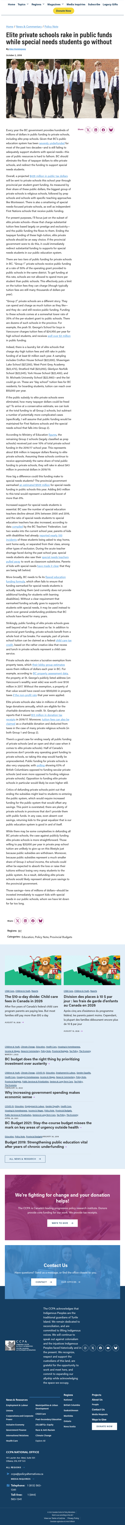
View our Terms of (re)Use (54, 1518)
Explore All (40, 1440)
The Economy (85, 1051)
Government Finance (16, 1430)
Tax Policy (73, 1051)
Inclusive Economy (15, 1424)
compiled (17, 526)
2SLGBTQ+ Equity (44, 1424)
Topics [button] (21, 4)
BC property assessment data (50, 673)
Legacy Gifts (110, 4)
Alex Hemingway (17, 49)
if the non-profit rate (25, 695)
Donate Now (63, 10)
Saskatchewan (71, 1410)
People (95, 1404)
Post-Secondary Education (48, 1419)
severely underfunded (52, 143)
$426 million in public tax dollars (49, 176)
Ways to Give (99, 1419)
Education (28, 937)
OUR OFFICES (69, 1282)
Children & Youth (22, 991)
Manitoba (68, 1415)
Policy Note (51, 26)
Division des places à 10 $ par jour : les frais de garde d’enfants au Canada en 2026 (91, 1001)
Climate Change (28, 1046)
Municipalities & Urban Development (47, 1407)
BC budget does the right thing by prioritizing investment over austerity (42, 1061)
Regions (68, 1394)
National (68, 1399)
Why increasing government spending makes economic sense (42, 1094)
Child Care (9, 991)
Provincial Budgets (61, 937)
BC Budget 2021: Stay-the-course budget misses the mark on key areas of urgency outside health (48, 1124)
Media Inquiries (76, 4)
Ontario (67, 1421)
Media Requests (100, 1414)
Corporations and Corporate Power (19, 1417)
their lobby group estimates (48, 664)
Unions (9, 1410)
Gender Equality (84, 1072)
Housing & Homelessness (69, 1046)
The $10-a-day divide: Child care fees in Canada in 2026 (31, 998)
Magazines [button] (54, 4)
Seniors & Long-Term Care (61, 1081)
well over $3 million (59, 336)
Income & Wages (12, 1051)
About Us (97, 1399)
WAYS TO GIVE (60, 1223)
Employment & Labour (65, 1072)
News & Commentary (29, 26)
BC (20, 931)
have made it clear (48, 566)
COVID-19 (40, 1072)
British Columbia (72, 1405)
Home (11, 4)
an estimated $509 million (34, 485)
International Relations (17, 1435)
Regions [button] (36, 4)
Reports (34, 991)
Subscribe (94, 4)
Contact (41, 1282)
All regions (13, 1467)
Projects (96, 1394)
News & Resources (17, 1399)
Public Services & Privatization (35, 1081)
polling (41, 765)
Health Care (51, 1046)
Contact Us (98, 1409)
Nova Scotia (70, 1426)
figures (53, 434)
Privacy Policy (73, 1518)
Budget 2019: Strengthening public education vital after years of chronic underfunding (46, 1144)
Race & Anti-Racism (45, 1430)
